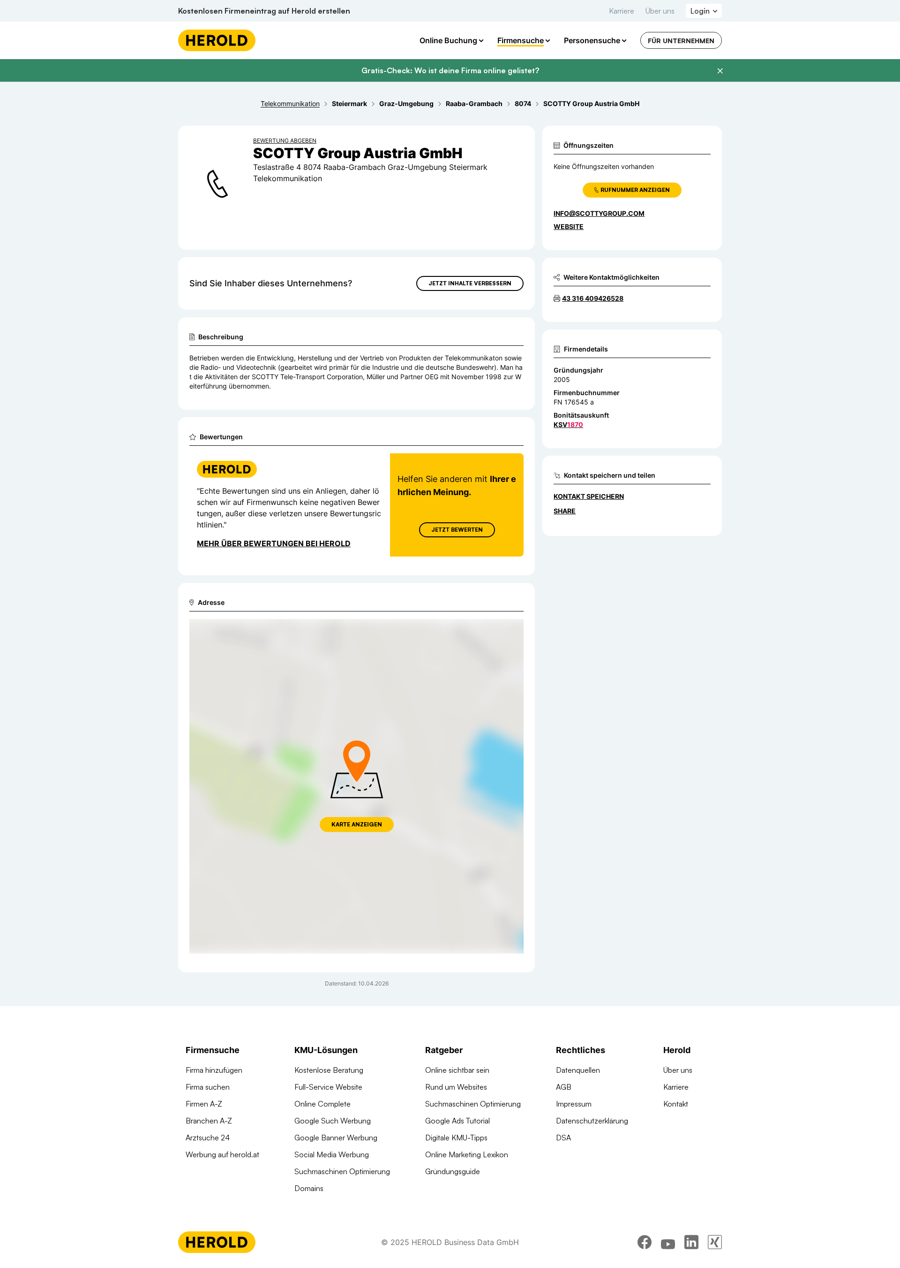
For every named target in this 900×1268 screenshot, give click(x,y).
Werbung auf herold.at (222, 1154)
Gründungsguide (452, 1171)
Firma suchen (208, 1087)
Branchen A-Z (209, 1120)
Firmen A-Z (204, 1103)
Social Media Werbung (331, 1154)
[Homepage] (216, 40)
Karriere (621, 10)
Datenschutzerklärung (592, 1120)
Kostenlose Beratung (328, 1070)
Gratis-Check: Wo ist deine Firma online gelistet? (450, 70)
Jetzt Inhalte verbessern (469, 283)
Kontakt (675, 1103)
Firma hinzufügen (214, 1070)
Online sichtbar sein (457, 1070)
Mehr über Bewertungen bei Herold (274, 543)
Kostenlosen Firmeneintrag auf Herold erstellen (264, 10)
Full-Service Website (328, 1087)
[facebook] (645, 1242)
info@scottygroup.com (599, 213)
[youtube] (668, 1242)
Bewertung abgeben (284, 140)
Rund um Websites (456, 1087)
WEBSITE (569, 226)
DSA (563, 1137)
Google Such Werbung (332, 1120)
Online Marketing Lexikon (466, 1154)
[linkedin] (691, 1242)
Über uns (660, 10)
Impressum (574, 1103)
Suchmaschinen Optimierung (342, 1171)
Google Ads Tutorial (457, 1120)
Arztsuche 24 (208, 1137)
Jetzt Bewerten (457, 529)
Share (565, 511)
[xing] (715, 1242)
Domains (308, 1188)
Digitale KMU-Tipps (456, 1137)
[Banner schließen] (720, 70)
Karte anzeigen (356, 824)
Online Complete (322, 1103)
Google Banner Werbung (335, 1137)
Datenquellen (578, 1070)
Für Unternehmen (681, 41)
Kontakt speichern (589, 496)
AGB (563, 1087)
